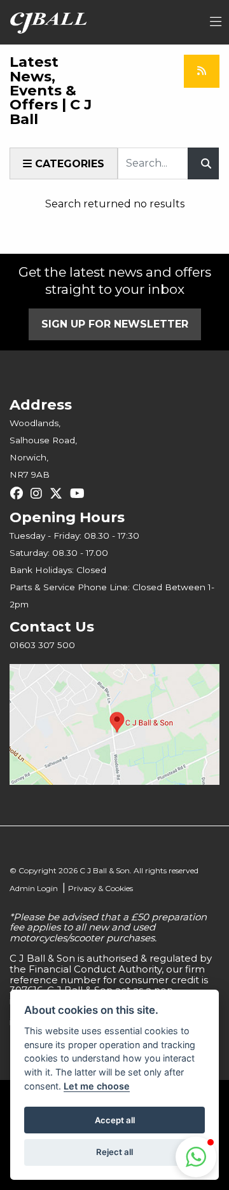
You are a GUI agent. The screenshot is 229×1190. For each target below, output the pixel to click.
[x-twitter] (59, 493)
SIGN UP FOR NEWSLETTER (114, 324)
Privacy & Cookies (100, 888)
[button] (196, 1157)
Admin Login (34, 888)
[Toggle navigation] (215, 22)
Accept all (115, 1120)
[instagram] (39, 493)
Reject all (114, 1152)
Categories (68, 164)
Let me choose (97, 1086)
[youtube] (80, 493)
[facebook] (20, 493)
